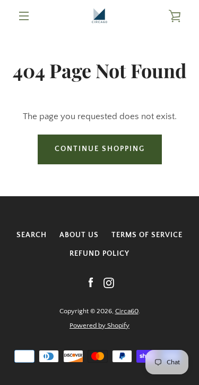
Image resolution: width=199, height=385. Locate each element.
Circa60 (127, 311)
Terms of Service (147, 235)
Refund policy (99, 253)
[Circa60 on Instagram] (108, 282)
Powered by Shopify (99, 325)
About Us (79, 235)
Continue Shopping (100, 149)
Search (31, 235)
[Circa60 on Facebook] (90, 282)
